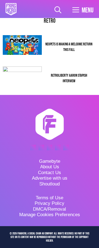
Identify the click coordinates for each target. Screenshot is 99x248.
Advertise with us (49, 178)
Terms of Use (49, 197)
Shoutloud (49, 184)
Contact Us (49, 172)
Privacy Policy (49, 203)
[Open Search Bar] (58, 10)
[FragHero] (11, 9)
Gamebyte (49, 161)
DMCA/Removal (49, 209)
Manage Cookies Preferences (49, 214)
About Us (49, 166)
